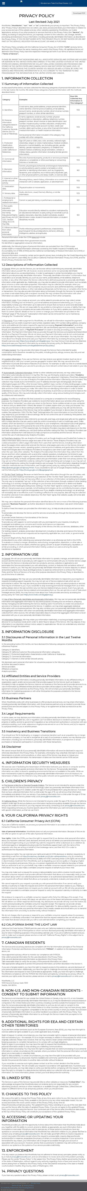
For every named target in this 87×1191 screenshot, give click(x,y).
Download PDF (79, 13)
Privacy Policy (29, 1185)
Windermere (35, 1183)
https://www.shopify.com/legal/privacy (35, 341)
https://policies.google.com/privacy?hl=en (18, 468)
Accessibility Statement (9, 1188)
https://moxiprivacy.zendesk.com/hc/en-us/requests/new (44, 856)
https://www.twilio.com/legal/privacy (38, 595)
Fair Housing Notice (26, 1188)
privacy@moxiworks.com (50, 797)
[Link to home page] (29, 3)
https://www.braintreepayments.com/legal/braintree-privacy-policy (28, 346)
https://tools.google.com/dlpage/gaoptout (36, 470)
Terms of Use (16, 1185)
